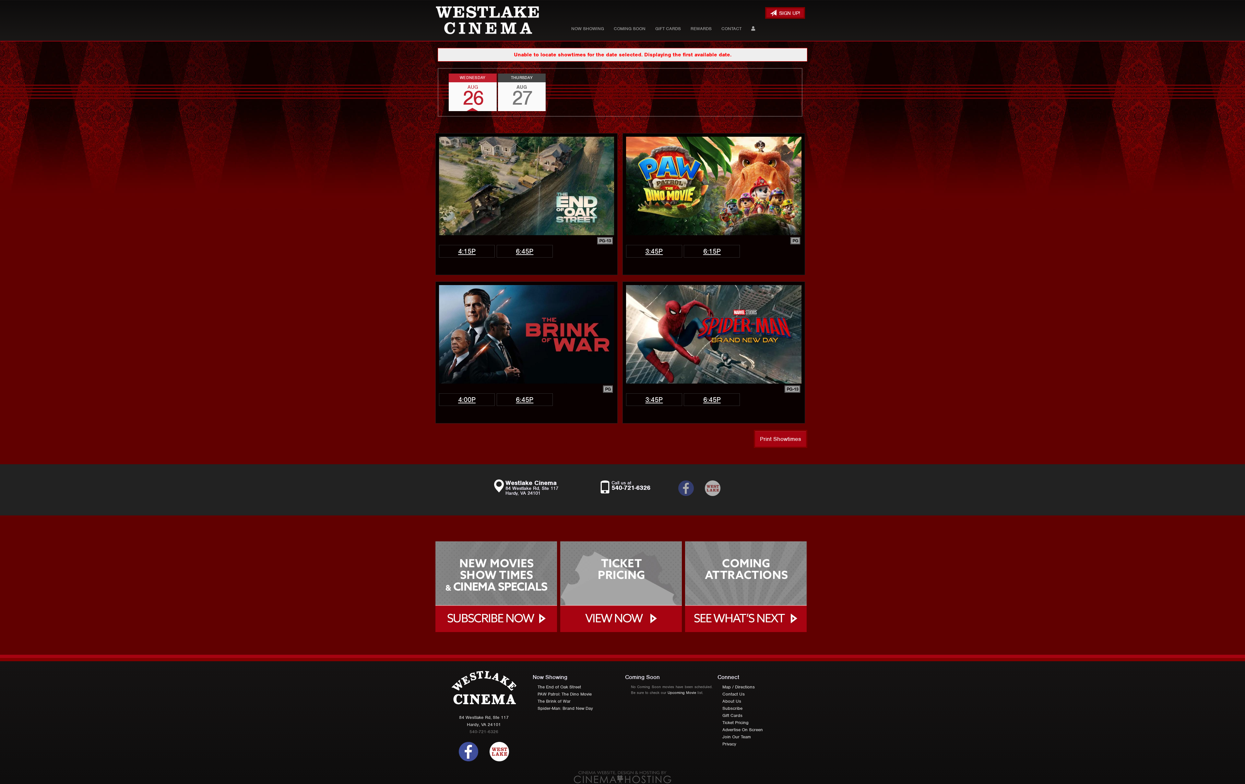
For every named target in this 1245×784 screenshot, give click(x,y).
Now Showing (587, 28)
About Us (731, 701)
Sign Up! (788, 13)
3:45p (654, 251)
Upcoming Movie (682, 692)
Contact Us (733, 694)
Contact (731, 28)
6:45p (524, 251)
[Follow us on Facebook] (468, 751)
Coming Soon (630, 28)
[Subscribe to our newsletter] (717, 488)
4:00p (467, 399)
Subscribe (732, 708)
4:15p (467, 251)
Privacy (729, 744)
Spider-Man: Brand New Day (565, 708)
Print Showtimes (780, 439)
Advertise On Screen (742, 729)
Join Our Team (736, 737)
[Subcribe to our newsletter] (691, 488)
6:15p (712, 251)
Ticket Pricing (735, 722)
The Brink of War (554, 701)
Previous (438, 92)
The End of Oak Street (559, 687)
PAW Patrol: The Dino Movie (565, 694)
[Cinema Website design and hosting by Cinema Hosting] (622, 777)
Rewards (701, 28)
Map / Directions (738, 687)
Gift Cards (668, 28)
